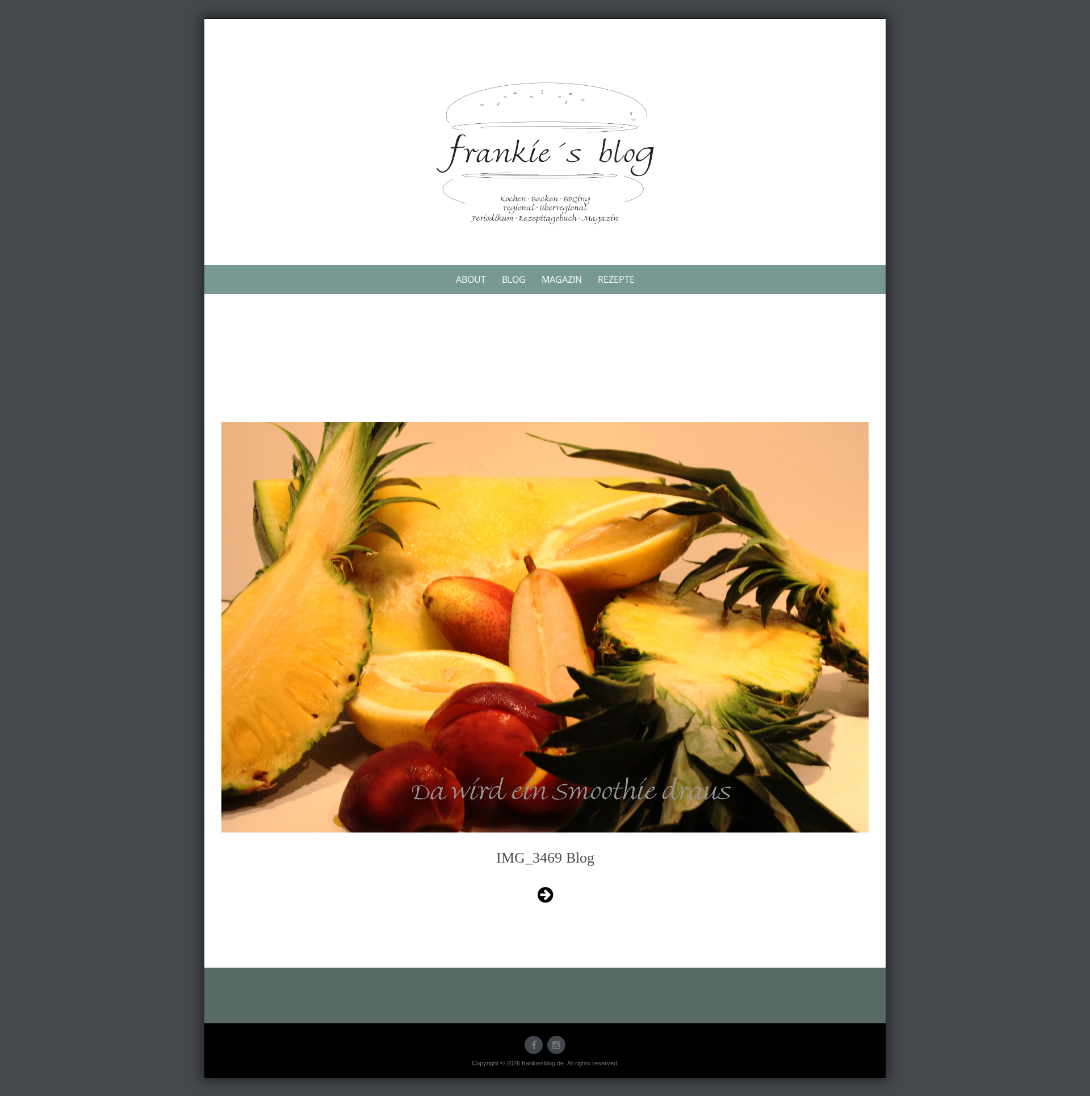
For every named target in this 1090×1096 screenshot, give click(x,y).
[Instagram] (556, 1045)
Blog (514, 279)
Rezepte (616, 279)
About (471, 279)
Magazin (562, 279)
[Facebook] (534, 1045)
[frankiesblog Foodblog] (545, 153)
